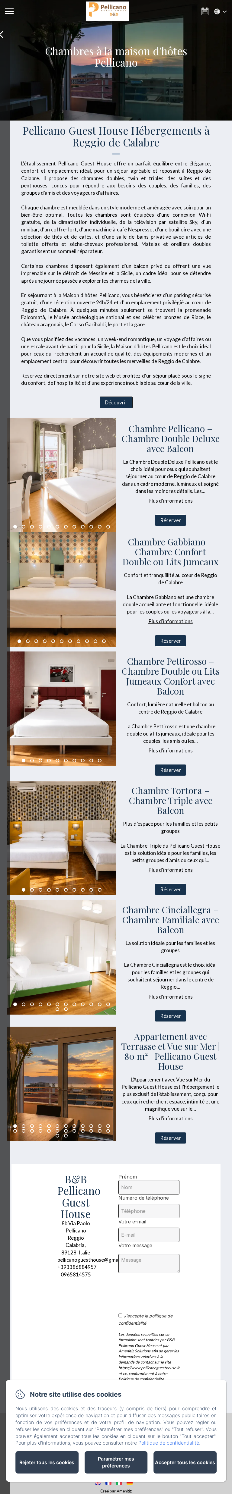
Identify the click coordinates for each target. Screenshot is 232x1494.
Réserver (170, 520)
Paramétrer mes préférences (116, 1462)
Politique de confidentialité (168, 1443)
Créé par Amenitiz (116, 1491)
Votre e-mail (132, 1222)
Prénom (127, 1177)
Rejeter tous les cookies (46, 1462)
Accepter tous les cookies (185, 1462)
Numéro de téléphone (143, 1198)
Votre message (135, 1245)
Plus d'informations (170, 500)
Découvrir (116, 402)
